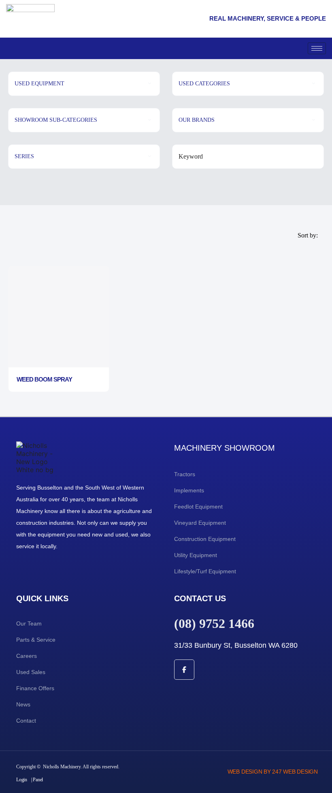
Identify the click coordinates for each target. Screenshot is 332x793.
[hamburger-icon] (317, 48)
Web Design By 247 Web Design (273, 771)
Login (21, 779)
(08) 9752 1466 (214, 623)
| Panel (37, 779)
